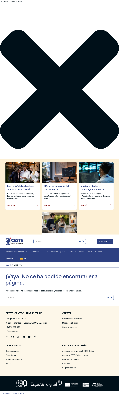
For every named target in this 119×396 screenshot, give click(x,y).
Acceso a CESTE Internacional (75, 355)
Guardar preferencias (53, 221)
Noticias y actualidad (70, 359)
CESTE (9, 265)
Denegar (17, 221)
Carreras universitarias (72, 318)
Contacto (66, 363)
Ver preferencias (32, 221)
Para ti (8, 363)
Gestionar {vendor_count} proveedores (23, 211)
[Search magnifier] (83, 241)
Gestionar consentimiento (13, 393)
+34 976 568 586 (13, 327)
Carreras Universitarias (15, 252)
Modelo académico (14, 359)
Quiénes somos (12, 351)
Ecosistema (11, 355)
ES (25, 259)
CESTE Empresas (95, 252)
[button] (59, 90)
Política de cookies (13, 224)
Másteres (35, 252)
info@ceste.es (12, 331)
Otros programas (77, 252)
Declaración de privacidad (16, 227)
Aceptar (5, 221)
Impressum (10, 230)
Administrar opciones (15, 206)
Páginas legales (69, 367)
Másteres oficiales (70, 323)
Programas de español (56, 252)
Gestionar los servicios (15, 208)
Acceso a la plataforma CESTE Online (78, 351)
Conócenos (10, 259)
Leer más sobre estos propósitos (20, 214)
